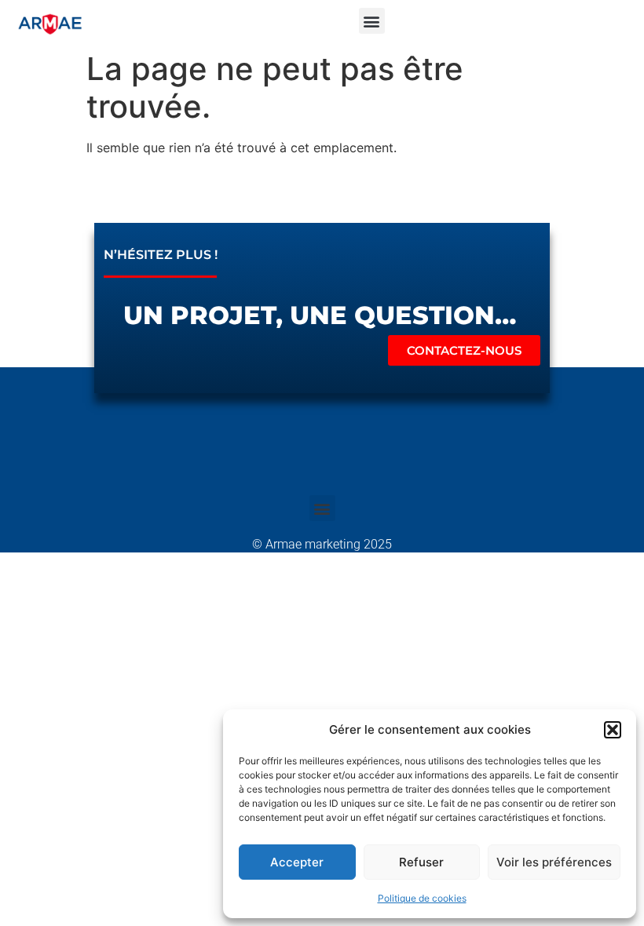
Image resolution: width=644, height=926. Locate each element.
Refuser (421, 862)
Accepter (297, 862)
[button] (612, 730)
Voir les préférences (554, 862)
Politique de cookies (422, 898)
